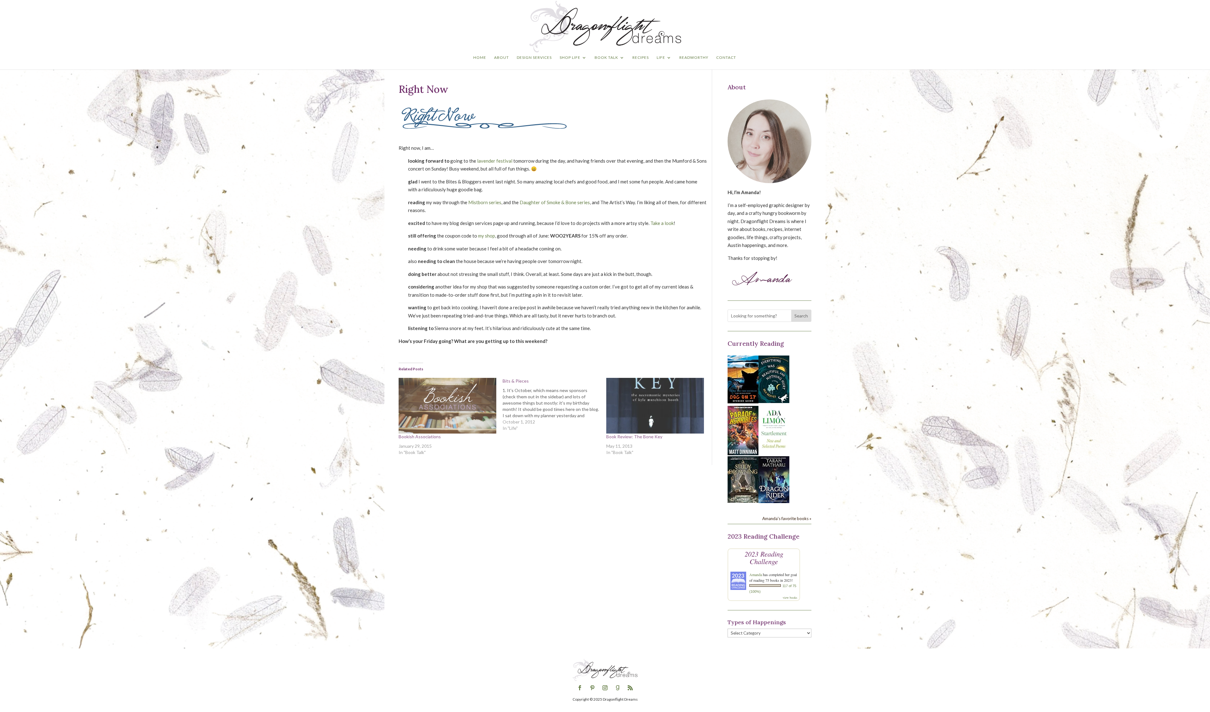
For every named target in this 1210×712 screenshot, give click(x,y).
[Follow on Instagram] (605, 688)
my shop (486, 235)
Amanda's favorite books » (786, 518)
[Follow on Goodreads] (618, 688)
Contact (726, 57)
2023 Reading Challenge (764, 557)
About (501, 57)
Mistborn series (484, 202)
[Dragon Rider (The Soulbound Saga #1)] (773, 501)
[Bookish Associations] (447, 406)
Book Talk (606, 57)
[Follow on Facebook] (580, 688)
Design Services (534, 57)
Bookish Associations (420, 436)
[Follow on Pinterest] (592, 688)
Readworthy (693, 57)
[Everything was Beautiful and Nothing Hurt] (773, 401)
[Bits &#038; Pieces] (555, 404)
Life (661, 57)
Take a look (662, 223)
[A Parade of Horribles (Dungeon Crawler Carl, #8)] (743, 453)
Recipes (640, 57)
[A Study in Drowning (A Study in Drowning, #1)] (743, 501)
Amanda (755, 574)
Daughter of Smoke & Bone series (555, 202)
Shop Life (570, 57)
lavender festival (494, 161)
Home (479, 57)
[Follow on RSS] (630, 688)
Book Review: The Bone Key (634, 436)
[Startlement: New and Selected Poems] (773, 451)
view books (790, 597)
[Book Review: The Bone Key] (655, 406)
